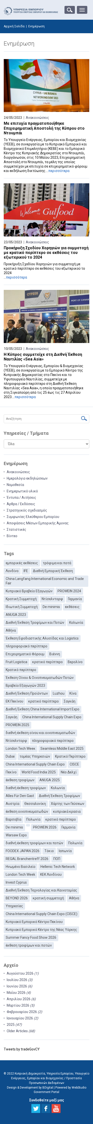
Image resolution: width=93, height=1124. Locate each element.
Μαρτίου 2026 (20, 1005)
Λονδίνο (12, 571)
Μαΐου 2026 (19, 993)
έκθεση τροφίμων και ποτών (29, 945)
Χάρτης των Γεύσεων (67, 804)
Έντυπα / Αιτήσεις (21, 498)
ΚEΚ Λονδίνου (51, 874)
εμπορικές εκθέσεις (22, 563)
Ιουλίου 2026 (19, 980)
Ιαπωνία (65, 851)
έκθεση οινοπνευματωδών (27, 811)
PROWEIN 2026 (45, 827)
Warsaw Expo (16, 835)
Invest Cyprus (16, 882)
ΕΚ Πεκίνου (14, 701)
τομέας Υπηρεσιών (35, 756)
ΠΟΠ (56, 859)
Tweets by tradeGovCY (22, 1049)
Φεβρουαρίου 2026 (24, 1012)
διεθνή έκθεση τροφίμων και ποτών (34, 843)
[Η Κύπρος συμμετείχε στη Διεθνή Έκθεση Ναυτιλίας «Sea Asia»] (46, 316)
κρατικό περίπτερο (47, 662)
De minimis (51, 607)
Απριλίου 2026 (21, 999)
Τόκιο (49, 851)
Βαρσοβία (13, 819)
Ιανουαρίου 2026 (22, 1018)
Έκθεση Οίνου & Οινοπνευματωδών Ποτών (40, 678)
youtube (56, 1108)
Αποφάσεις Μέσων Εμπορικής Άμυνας (38, 523)
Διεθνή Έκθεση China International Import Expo (42, 709)
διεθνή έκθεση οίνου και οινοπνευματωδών (40, 733)
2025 (14, 1025)
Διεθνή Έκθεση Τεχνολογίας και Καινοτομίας (41, 890)
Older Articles (21, 1031)
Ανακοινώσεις (37, 118)
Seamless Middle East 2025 (62, 748)
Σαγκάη (69, 701)
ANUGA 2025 (49, 780)
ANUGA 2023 (16, 615)
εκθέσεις (72, 607)
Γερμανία (75, 599)
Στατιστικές (16, 529)
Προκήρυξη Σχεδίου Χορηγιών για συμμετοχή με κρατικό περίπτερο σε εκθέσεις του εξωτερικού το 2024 (46, 253)
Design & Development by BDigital (30, 1087)
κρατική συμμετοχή (48, 898)
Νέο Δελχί (69, 772)
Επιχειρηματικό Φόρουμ (25, 654)
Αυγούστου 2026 (23, 973)
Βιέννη (54, 654)
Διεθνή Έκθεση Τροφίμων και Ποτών (35, 622)
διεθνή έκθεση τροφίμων (26, 788)
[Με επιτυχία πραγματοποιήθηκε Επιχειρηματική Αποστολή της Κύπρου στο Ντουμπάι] (46, 85)
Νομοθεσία (15, 485)
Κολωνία (76, 622)
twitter (35, 1108)
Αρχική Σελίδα (14, 26)
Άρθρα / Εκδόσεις (21, 504)
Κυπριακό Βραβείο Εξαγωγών (29, 591)
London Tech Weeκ (20, 748)
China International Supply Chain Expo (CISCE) (41, 914)
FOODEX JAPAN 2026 (22, 851)
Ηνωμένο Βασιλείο (20, 867)
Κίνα (72, 693)
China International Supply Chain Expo (51, 717)
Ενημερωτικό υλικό (22, 491)
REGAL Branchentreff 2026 (27, 859)
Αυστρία (12, 804)
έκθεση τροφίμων (20, 780)
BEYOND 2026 (17, 898)
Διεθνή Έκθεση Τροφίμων (59, 796)
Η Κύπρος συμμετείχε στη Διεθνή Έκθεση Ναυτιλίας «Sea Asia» (43, 356)
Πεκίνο (11, 772)
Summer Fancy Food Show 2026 (31, 937)
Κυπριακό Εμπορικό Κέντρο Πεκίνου (34, 922)
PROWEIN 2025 (17, 725)
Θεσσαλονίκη (35, 804)
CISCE (74, 764)
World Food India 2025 (39, 772)
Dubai (10, 756)
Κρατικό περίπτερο (21, 670)
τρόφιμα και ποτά (57, 563)
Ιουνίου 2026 (19, 986)
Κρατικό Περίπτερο (70, 756)
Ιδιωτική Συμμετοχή (22, 607)
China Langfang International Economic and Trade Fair (45, 581)
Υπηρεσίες (14, 906)
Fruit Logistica (16, 662)
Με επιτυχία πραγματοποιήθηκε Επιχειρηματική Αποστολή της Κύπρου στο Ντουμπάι (44, 128)
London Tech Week (20, 874)
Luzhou (58, 693)
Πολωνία (33, 819)
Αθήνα (11, 630)
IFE (26, 571)
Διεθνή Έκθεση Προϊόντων (27, 693)
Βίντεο (12, 536)
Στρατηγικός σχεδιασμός (27, 510)
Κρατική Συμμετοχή (21, 599)
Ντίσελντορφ (52, 599)
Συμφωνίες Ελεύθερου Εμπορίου (33, 517)
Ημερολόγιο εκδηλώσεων (27, 478)
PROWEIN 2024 (69, 591)
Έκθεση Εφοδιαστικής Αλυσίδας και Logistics (42, 638)
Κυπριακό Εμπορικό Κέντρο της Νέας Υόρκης (41, 930)
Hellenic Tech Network (57, 867)
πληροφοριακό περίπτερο (26, 646)
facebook (45, 1108)
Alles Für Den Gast (20, 796)
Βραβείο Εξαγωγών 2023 (25, 685)
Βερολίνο (75, 662)
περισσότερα (58, 171)
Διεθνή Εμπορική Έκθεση (53, 571)
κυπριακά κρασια (67, 811)
